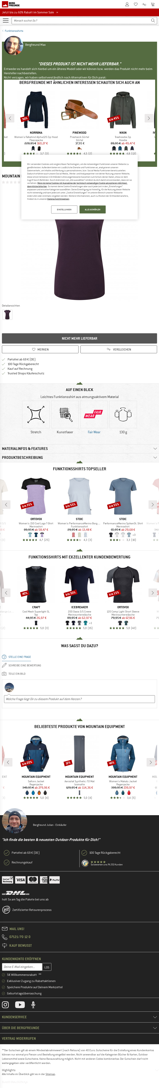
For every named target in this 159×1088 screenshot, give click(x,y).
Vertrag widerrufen (19, 1038)
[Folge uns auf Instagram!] (8, 1005)
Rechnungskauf (22, 862)
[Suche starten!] (153, 20)
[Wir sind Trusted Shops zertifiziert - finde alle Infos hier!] (85, 863)
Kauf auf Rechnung (20, 369)
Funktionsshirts (14, 31)
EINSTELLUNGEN (64, 209)
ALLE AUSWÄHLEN (92, 209)
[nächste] (149, 118)
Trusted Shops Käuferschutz (26, 373)
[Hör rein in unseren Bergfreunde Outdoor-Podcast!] (36, 1005)
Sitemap (50, 1074)
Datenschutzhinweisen (58, 199)
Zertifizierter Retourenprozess (32, 910)
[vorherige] (10, 118)
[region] (79, 187)
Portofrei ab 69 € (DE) (22, 359)
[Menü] (6, 20)
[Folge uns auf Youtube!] (23, 1005)
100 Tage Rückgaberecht (23, 364)
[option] (79, 244)
